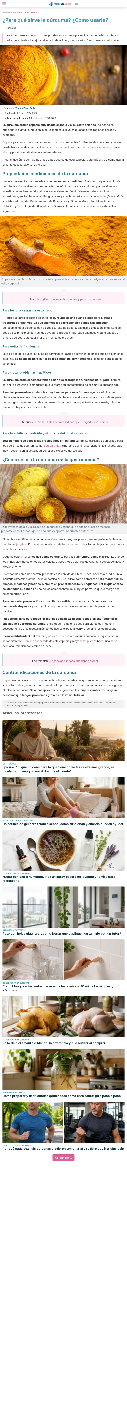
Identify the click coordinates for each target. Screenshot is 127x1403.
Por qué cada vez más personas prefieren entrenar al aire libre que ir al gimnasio (63, 1148)
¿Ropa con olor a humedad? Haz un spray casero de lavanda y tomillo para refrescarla (58, 879)
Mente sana (9, 764)
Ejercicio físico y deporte (17, 1145)
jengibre (21, 544)
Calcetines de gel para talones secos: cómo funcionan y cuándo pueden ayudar (62, 824)
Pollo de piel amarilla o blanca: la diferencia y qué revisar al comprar (53, 1043)
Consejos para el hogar (15, 873)
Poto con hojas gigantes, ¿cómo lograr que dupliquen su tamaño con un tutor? (61, 933)
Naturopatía (31, 12)
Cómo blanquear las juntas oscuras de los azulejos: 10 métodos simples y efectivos (57, 988)
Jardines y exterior (13, 930)
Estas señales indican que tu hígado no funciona (78, 422)
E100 (62, 579)
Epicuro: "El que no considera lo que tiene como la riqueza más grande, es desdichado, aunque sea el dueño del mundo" (58, 769)
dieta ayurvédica (100, 147)
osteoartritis (51, 445)
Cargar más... (63, 1157)
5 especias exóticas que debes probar (73, 661)
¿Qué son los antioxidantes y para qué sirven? (72, 299)
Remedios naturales (12, 12)
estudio (101, 196)
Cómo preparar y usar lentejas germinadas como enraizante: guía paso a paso (61, 1096)
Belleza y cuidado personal (17, 820)
